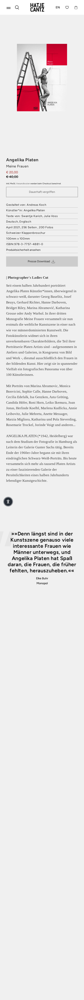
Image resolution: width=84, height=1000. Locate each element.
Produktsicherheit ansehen (23, 250)
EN (58, 7)
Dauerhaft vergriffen (42, 192)
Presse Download (39, 261)
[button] (8, 502)
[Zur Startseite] (37, 7)
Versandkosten (23, 183)
